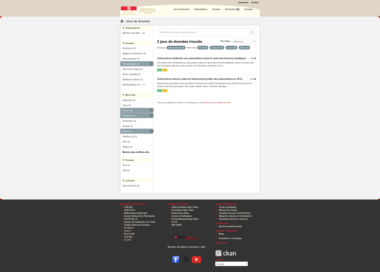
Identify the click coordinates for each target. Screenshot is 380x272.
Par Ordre (225, 41)
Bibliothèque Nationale (135, 212)
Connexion (243, 2)
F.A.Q (174, 221)
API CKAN (176, 224)
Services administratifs (230, 226)
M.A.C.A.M (129, 233)
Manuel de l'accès (228, 209)
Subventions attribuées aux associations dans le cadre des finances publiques (201, 58)
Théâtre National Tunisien (137, 224)
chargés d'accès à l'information (235, 212)
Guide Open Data (180, 212)
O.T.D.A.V (128, 227)
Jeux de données (181, 9)
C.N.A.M (128, 236)
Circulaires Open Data (182, 209)
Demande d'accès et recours (233, 218)
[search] (252, 32)
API (207, 102)
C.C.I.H (127, 239)
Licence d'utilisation (181, 215)
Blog (221, 233)
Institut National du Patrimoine (139, 215)
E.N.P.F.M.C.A (130, 218)
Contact (254, 2)
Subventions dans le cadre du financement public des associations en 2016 (199, 79)
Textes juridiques (227, 206)
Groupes (216, 9)
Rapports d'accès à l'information (235, 215)
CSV (165, 70)
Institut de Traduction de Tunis (139, 221)
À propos (248, 9)
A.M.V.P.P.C (129, 209)
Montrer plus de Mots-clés (136, 151)
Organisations (200, 9)
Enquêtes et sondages (230, 238)
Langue (219, 259)
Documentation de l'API (220, 102)
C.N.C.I (127, 230)
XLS (159, 70)
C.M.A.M (128, 206)
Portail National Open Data (184, 218)
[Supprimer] (183, 47)
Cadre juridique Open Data (184, 206)
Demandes (231, 9)
